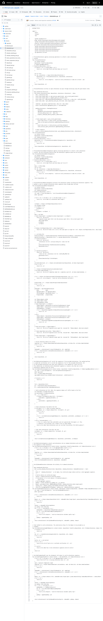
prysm (17, 8)
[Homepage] (3, 3)
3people (31, 20)
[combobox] (13, 23)
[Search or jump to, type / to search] (83, 3)
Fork (87, 7)
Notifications (77, 7)
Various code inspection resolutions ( (44, 20)
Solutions (17, 2)
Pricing (53, 2)
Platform (9, 2)
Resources (26, 2)
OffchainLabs (9, 8)
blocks (46, 16)
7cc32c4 (87, 20)
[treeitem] (11, 48)
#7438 (54, 20)
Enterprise (45, 2)
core (41, 16)
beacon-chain (34, 16)
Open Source (35, 2)
